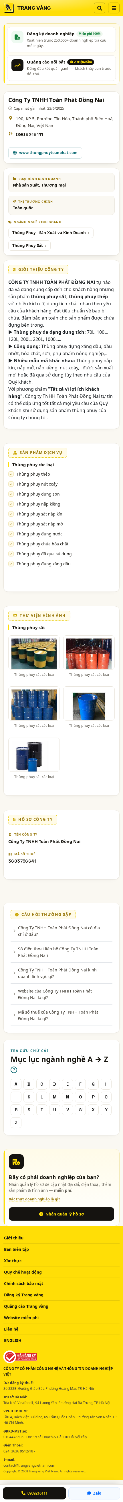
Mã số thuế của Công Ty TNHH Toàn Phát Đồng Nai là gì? (58, 1015)
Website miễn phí (21, 1317)
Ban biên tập (16, 1249)
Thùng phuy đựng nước (39, 534)
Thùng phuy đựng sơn (38, 494)
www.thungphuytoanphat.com (48, 152)
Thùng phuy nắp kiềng (38, 504)
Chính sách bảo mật (23, 1283)
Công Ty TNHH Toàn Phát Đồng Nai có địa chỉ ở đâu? (59, 931)
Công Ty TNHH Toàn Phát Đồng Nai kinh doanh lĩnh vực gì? (57, 973)
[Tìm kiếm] (99, 8)
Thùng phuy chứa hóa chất (42, 544)
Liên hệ (11, 1329)
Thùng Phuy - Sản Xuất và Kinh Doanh (49, 232)
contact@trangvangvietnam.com (29, 1465)
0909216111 (29, 135)
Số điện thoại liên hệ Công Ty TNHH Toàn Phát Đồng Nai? (58, 952)
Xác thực (12, 1260)
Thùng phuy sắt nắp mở (40, 524)
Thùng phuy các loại (33, 464)
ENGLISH (12, 1340)
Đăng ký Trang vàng (23, 1295)
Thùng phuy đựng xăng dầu (44, 563)
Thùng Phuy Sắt (27, 245)
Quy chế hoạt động (23, 1272)
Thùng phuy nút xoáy (37, 484)
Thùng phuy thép (33, 474)
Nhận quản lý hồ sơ (64, 1214)
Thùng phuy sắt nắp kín (39, 514)
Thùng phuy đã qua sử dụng (44, 553)
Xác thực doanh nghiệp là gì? (34, 1199)
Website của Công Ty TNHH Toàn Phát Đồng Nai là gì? (55, 994)
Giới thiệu (13, 1238)
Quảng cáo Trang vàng (26, 1306)
